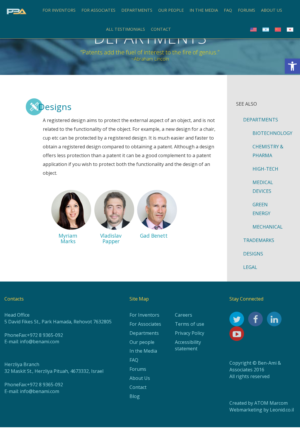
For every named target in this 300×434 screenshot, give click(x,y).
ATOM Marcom (271, 403)
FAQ (228, 10)
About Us (139, 378)
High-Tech (265, 169)
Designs (253, 254)
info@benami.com (39, 341)
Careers (183, 315)
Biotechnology (272, 133)
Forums (246, 10)
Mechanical (268, 227)
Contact (161, 29)
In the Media (204, 10)
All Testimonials (125, 29)
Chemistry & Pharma (268, 151)
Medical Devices (263, 186)
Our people (171, 10)
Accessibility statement (188, 345)
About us (271, 10)
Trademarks (258, 240)
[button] (292, 66)
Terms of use (189, 324)
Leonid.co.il (282, 409)
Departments (136, 10)
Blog (134, 396)
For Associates (98, 10)
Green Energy (261, 209)
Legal (250, 267)
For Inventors (59, 10)
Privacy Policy (189, 333)
